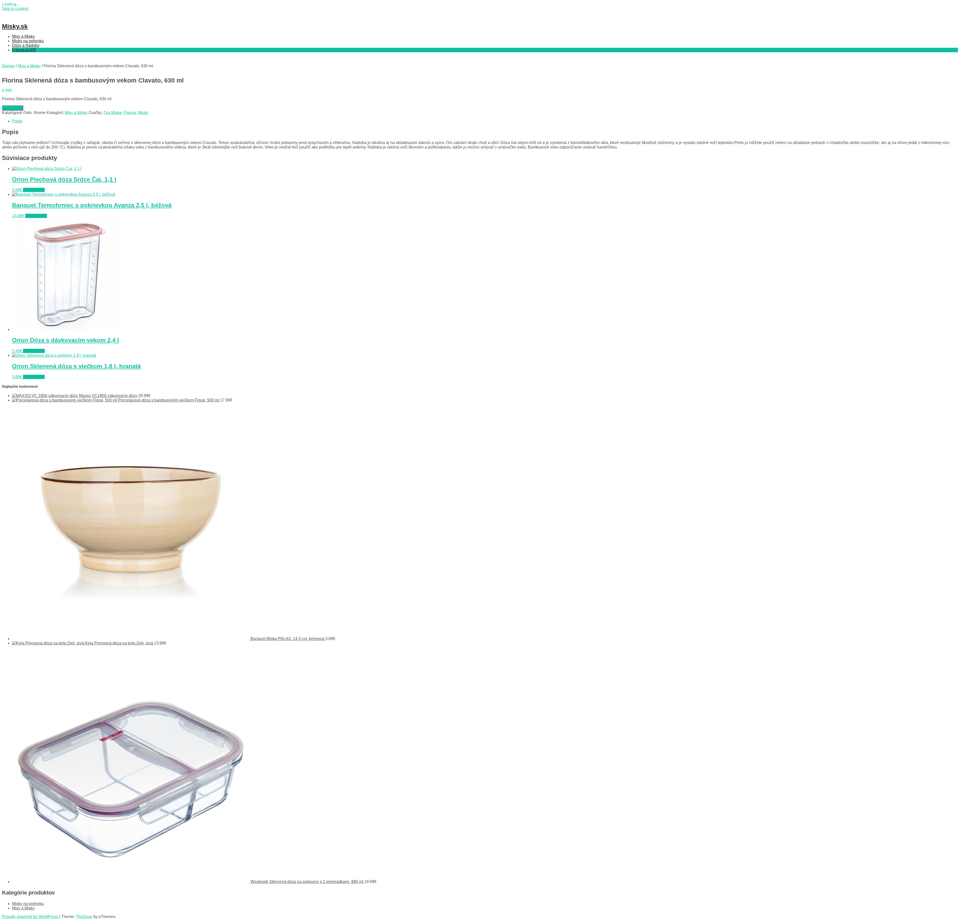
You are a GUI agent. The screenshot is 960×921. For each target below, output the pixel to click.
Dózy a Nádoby (26, 45)
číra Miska (113, 112)
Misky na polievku (28, 41)
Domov (8, 66)
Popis (17, 121)
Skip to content (15, 8)
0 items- (24, 50)
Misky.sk (15, 26)
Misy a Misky (23, 36)
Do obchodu (12, 108)
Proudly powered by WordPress (30, 916)
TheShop (84, 916)
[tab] (485, 121)
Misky (143, 112)
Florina (130, 112)
